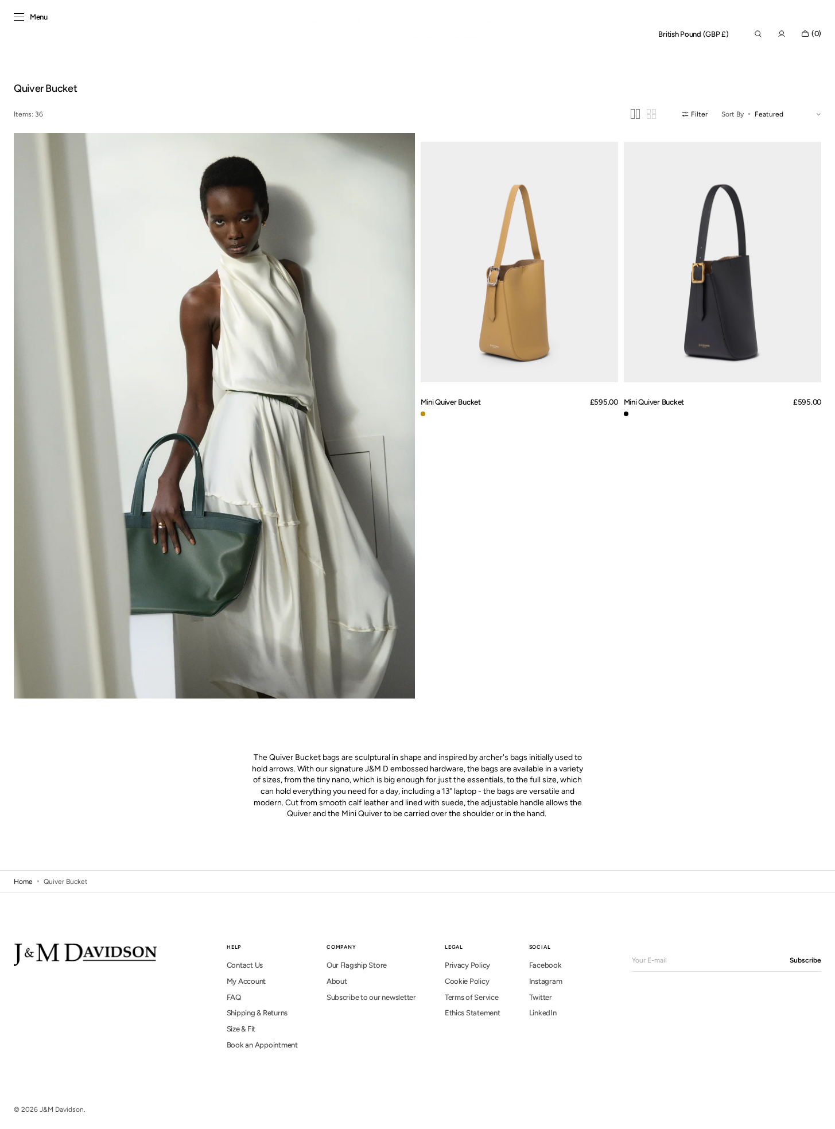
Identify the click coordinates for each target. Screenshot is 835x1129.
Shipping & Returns (257, 1012)
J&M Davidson (62, 1109)
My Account (246, 981)
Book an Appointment (262, 1045)
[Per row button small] (651, 114)
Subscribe (805, 960)
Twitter (540, 997)
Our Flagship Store (357, 965)
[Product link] (519, 261)
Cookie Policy (467, 981)
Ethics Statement (472, 1012)
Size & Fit (241, 1029)
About (337, 981)
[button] (693, 34)
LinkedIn (543, 1012)
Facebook (545, 965)
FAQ (234, 997)
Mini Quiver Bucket (451, 401)
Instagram (545, 981)
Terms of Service (472, 997)
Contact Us (245, 965)
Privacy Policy (467, 965)
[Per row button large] (635, 114)
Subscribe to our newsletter (371, 997)
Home (23, 882)
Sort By (732, 114)
